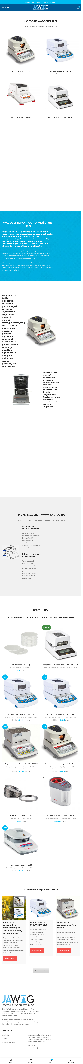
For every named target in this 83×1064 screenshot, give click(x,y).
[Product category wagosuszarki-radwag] (60, 53)
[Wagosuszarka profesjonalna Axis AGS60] (68, 908)
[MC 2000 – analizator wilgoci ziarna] (60, 794)
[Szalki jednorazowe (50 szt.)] (21, 794)
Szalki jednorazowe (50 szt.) (21, 815)
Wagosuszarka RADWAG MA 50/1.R (60, 714)
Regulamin (5, 1035)
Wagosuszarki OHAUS (24, 667)
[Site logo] (40, 7)
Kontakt (4, 1039)
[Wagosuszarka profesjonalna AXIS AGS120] (21, 742)
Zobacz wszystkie (41, 971)
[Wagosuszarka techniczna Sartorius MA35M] (60, 643)
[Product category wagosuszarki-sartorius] (60, 99)
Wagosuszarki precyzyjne (60, 769)
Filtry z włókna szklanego (21, 665)
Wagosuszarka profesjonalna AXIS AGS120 (21, 764)
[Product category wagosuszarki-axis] (21, 53)
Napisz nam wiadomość (49, 2)
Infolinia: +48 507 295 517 (32, 2)
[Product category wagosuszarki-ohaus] (21, 99)
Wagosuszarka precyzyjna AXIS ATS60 (60, 764)
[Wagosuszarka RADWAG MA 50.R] (21, 693)
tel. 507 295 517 (33, 1046)
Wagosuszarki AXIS (29, 767)
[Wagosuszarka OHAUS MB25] (21, 843)
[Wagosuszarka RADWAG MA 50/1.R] (60, 693)
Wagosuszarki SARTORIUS (68, 667)
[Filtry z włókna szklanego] (21, 643)
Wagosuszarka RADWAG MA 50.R (21, 714)
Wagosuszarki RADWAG (29, 717)
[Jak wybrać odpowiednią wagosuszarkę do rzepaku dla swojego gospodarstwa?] (14, 908)
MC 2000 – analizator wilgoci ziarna (60, 815)
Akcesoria (13, 667)
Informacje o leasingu (9, 1042)
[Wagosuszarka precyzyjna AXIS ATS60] (60, 742)
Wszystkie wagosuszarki (51, 667)
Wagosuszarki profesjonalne (21, 769)
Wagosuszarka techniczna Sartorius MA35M (60, 665)
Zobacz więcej (9, 958)
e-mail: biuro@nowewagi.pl (37, 1048)
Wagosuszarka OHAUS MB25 (21, 865)
